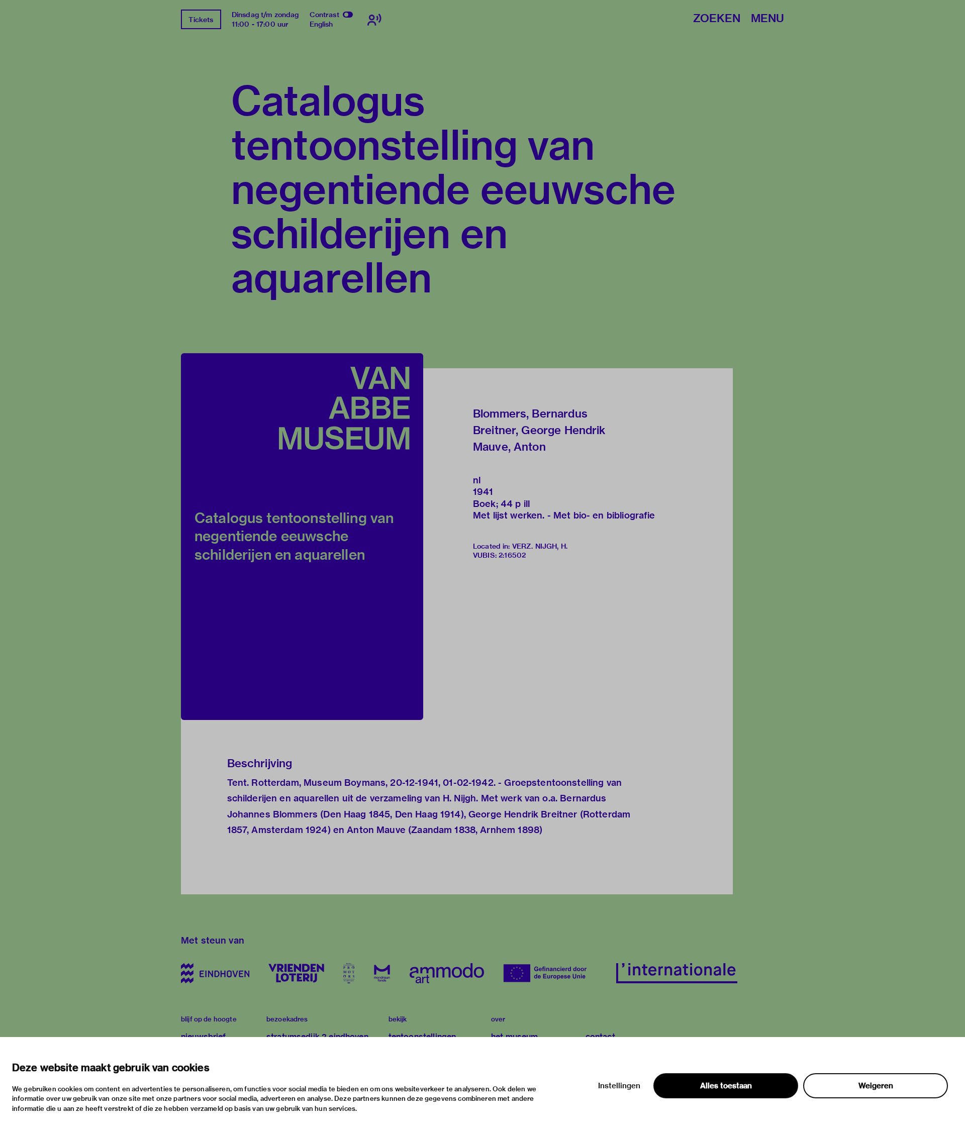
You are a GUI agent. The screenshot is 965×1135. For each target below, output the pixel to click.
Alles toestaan (726, 1086)
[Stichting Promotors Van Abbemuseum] (348, 973)
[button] (302, 536)
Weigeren (875, 1086)
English (321, 24)
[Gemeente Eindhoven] (215, 973)
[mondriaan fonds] (382, 973)
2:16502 (512, 555)
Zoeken (716, 19)
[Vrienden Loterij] (296, 973)
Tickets (200, 19)
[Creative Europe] (550, 973)
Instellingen (619, 1086)
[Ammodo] (447, 973)
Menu (767, 19)
